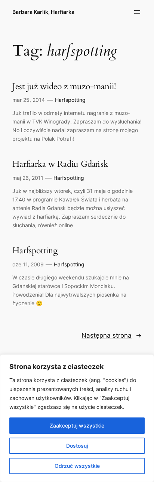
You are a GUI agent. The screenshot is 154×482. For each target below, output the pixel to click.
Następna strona (111, 335)
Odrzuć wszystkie (77, 466)
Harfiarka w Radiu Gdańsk (60, 164)
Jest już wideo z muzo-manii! (64, 86)
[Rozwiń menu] (137, 11)
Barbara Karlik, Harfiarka (43, 12)
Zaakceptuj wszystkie (77, 425)
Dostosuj (77, 445)
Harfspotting (70, 100)
